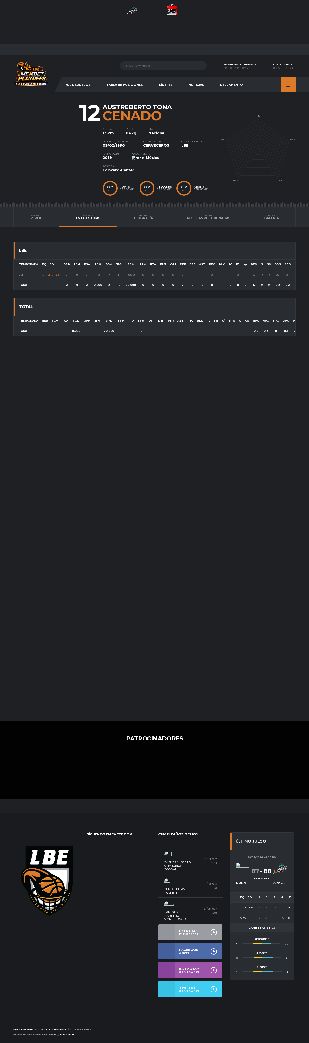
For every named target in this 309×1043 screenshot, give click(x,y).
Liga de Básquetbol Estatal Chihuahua (39, 1029)
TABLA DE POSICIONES (124, 85)
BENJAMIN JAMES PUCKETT (176, 890)
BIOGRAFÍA (143, 217)
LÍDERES (165, 85)
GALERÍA (271, 217)
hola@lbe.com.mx (284, 68)
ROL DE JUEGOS (77, 85)
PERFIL (36, 217)
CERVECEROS (156, 145)
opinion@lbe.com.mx (237, 68)
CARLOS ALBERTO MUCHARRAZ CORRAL (177, 866)
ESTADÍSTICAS (88, 217)
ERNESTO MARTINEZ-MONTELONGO (175, 915)
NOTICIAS (196, 85)
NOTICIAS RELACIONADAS (209, 217)
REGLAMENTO (231, 85)
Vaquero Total (63, 1034)
